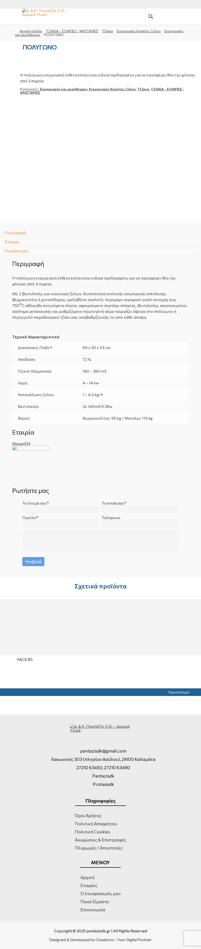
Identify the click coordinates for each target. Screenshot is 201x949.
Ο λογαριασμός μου (100, 893)
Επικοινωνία (92, 909)
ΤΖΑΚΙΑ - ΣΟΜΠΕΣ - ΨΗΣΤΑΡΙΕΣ (72, 31)
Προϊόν (29, 518)
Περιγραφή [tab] (15, 232)
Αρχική (87, 877)
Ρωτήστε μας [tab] (16, 250)
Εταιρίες (88, 885)
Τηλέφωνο (111, 518)
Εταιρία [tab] (12, 241)
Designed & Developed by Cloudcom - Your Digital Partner (100, 940)
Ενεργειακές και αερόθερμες (64, 89)
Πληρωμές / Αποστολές (99, 848)
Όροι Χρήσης (88, 815)
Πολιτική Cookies (92, 831)
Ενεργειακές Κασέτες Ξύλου (139, 31)
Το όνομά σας (34, 503)
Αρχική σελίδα (31, 31)
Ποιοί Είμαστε (94, 901)
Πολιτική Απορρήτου (96, 823)
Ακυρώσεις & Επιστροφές (100, 839)
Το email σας (113, 503)
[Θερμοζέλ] (100, 464)
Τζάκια (107, 31)
